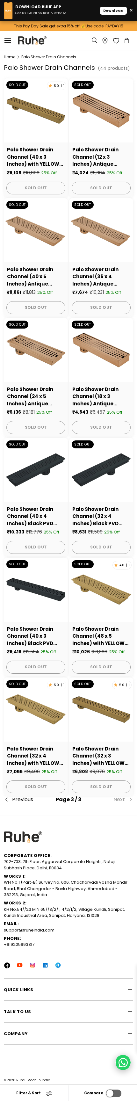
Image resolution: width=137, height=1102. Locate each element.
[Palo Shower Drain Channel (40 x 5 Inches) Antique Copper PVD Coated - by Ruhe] (36, 230)
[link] (111, 799)
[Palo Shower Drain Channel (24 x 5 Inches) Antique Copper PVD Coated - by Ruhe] (36, 350)
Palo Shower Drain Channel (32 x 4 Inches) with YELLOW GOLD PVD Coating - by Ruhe (33, 756)
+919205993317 (19, 944)
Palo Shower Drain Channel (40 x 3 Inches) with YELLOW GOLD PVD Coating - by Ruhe (33, 157)
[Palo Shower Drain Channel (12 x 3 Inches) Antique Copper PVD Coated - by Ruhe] (101, 110)
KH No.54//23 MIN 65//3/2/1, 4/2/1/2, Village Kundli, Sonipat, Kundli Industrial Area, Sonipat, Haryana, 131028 (64, 912)
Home (9, 57)
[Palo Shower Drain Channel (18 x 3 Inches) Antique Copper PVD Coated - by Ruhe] (101, 350)
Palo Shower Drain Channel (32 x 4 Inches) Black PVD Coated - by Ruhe (95, 516)
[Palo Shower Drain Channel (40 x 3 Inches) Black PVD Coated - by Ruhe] (36, 590)
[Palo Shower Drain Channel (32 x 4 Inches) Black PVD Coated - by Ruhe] (101, 470)
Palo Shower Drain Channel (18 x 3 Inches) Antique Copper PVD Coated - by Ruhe (99, 397)
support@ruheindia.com (29, 930)
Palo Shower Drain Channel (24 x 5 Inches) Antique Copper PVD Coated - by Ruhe (34, 397)
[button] (127, 40)
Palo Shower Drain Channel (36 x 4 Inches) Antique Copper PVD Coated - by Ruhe (99, 277)
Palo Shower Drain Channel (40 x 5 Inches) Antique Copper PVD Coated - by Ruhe (34, 277)
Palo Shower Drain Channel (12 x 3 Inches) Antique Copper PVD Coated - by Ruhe (99, 157)
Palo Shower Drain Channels (48, 57)
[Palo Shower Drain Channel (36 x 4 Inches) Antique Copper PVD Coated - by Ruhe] (101, 230)
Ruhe (21, 1080)
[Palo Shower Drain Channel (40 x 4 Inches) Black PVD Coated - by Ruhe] (36, 470)
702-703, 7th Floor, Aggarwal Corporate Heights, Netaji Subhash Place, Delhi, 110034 (59, 865)
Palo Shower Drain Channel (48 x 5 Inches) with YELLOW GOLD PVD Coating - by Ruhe (98, 636)
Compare (93, 1093)
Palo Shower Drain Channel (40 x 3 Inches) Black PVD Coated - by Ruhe (30, 636)
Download (113, 10)
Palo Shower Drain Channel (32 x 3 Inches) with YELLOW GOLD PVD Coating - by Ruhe (98, 756)
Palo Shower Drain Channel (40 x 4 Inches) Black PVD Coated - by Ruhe (30, 516)
